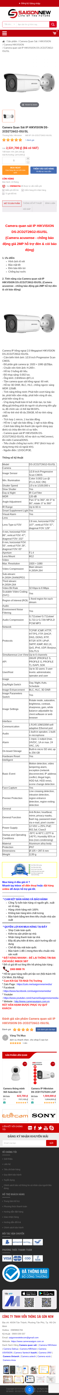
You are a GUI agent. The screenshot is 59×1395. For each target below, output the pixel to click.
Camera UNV (45, 1352)
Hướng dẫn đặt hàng (13, 1212)
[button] (15, 170)
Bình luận (50, 203)
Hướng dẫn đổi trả (12, 1222)
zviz (49, 1356)
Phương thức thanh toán (15, 1206)
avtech (32, 1356)
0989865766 (15, 186)
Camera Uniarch (11, 1356)
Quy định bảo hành (12, 1175)
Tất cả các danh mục (10, 24)
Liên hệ (7, 1164)
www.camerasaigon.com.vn (31, 1341)
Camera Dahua (10, 1349)
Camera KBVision (28, 1349)
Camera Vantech (22, 1352)
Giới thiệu (8, 1159)
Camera (25, 1356)
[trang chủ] (3, 41)
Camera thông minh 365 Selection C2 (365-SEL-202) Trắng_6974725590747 (15, 1090)
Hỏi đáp (27, 209)
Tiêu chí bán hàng (12, 1169)
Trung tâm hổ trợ (12, 1201)
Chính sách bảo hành (14, 1227)
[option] (29, 81)
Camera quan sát (28, 1345)
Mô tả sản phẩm (12, 203)
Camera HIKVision (48, 1345)
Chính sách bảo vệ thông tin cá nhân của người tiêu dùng (28, 1186)
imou (13, 1360)
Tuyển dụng (9, 1180)
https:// (14, 1341)
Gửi (51, 1143)
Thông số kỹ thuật (32, 203)
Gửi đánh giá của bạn (46, 1029)
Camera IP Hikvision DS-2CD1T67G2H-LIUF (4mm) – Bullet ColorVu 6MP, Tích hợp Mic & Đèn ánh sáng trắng (43, 1090)
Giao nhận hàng (11, 1217)
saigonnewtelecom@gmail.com (23, 1337)
